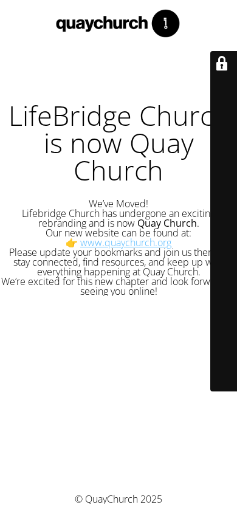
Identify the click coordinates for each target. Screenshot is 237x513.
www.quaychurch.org (125, 242)
